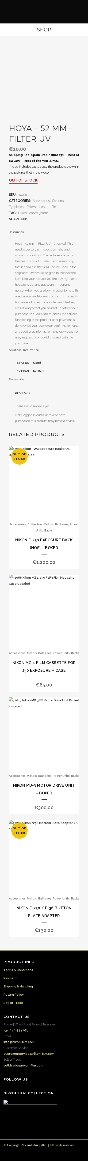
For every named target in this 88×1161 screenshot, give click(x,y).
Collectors (34, 524)
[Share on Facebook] (30, 219)
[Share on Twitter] (34, 219)
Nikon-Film (29, 1145)
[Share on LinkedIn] (44, 219)
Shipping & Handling (18, 986)
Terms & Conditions (18, 970)
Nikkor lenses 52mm (33, 213)
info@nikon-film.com (19, 1042)
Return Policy (14, 994)
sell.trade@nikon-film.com (23, 1065)
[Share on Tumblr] (48, 219)
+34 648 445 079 (16, 1030)
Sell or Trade (13, 1003)
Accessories (41, 201)
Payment (10, 978)
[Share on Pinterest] (53, 219)
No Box (38, 371)
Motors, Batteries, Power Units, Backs (53, 653)
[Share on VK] (58, 219)
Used (37, 362)
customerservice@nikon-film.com (29, 1053)
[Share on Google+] (39, 219)
